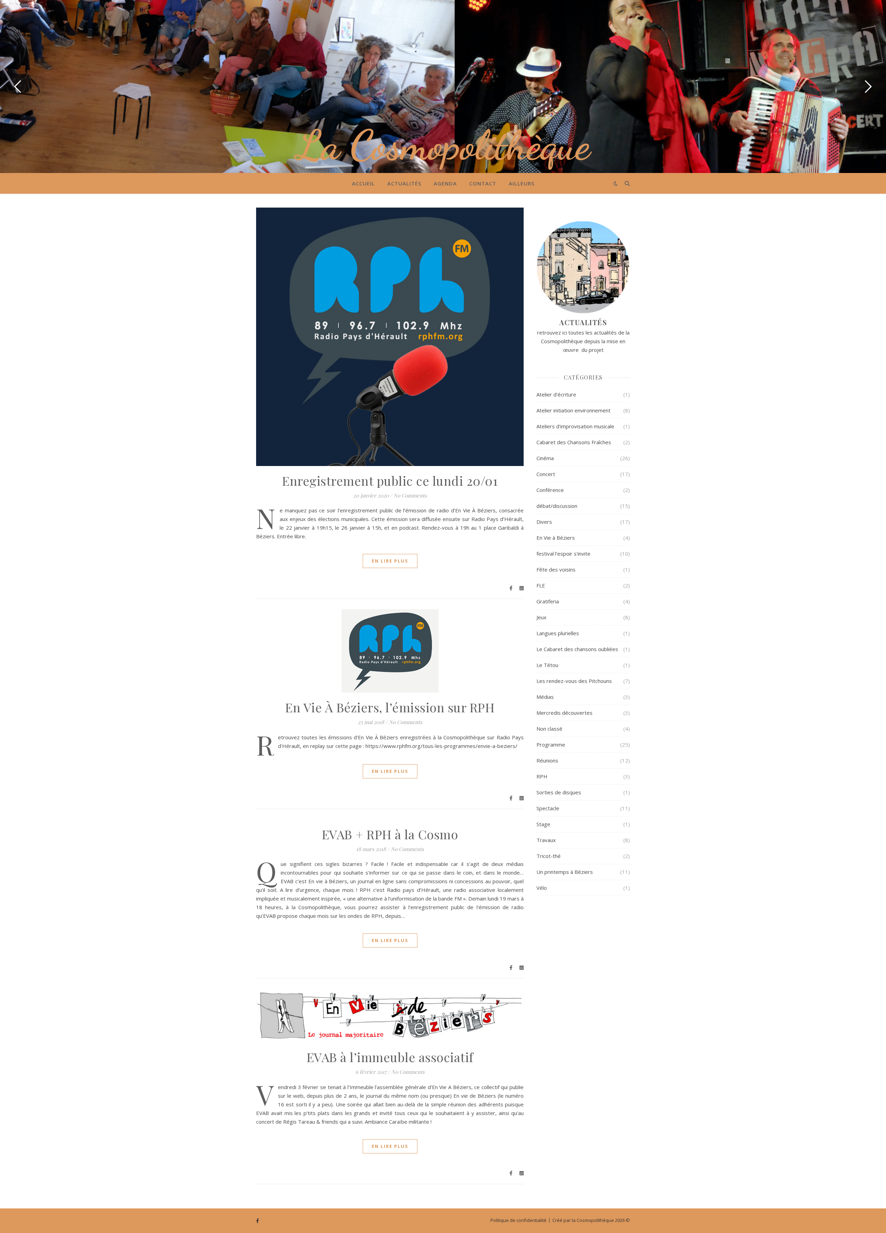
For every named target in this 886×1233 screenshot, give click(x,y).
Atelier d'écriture (556, 394)
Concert (545, 474)
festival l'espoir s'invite (563, 553)
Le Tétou (547, 664)
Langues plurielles (557, 633)
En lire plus (390, 561)
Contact (482, 183)
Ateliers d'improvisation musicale (575, 426)
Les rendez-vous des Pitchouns (574, 680)
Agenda (445, 183)
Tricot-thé (548, 855)
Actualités (404, 183)
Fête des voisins (556, 569)
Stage (543, 824)
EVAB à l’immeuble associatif (390, 1057)
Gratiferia (547, 601)
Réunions (547, 760)
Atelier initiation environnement (573, 410)
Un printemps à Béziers (564, 871)
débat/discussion (556, 505)
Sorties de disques (558, 792)
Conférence (550, 489)
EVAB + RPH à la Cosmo (390, 834)
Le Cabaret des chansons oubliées (577, 649)
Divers (544, 521)
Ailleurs (521, 183)
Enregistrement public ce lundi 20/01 (390, 480)
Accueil (363, 183)
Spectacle (547, 808)
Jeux (541, 617)
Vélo (541, 887)
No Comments (410, 495)
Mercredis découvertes (564, 712)
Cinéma (545, 458)
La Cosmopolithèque (443, 145)
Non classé (549, 728)
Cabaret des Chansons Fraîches (573, 442)
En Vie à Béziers (555, 537)
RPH (542, 776)
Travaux (546, 840)
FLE (540, 585)
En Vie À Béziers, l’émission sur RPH (390, 707)
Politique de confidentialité (518, 1220)
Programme (550, 744)
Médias (545, 696)
